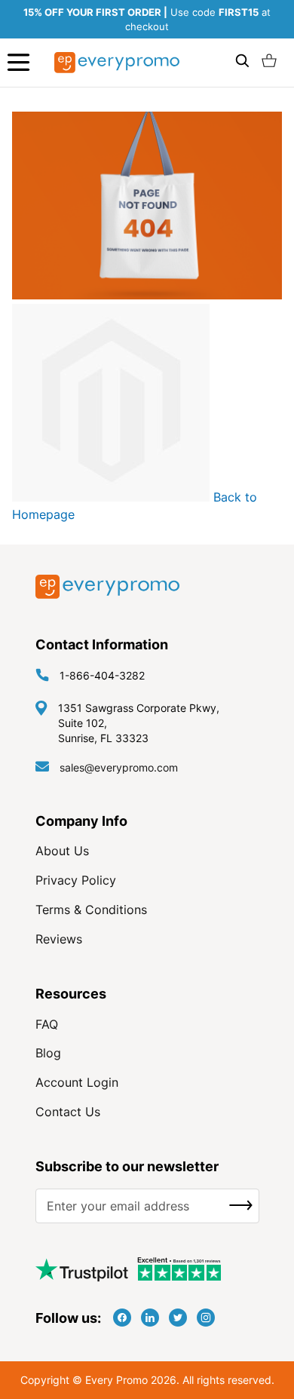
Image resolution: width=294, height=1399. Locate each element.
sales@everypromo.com (119, 767)
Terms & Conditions (91, 909)
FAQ (46, 1024)
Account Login (76, 1082)
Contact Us (67, 1111)
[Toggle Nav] (18, 62)
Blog (48, 1052)
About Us (62, 850)
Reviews (58, 938)
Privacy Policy (75, 880)
